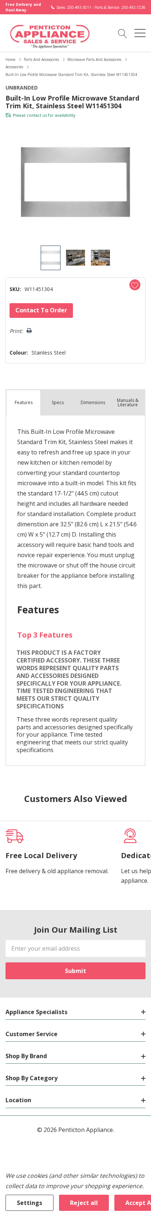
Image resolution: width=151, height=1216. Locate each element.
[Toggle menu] (140, 33)
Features (24, 402)
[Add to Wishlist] (134, 284)
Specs (58, 402)
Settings (29, 1203)
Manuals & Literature (128, 402)
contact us (37, 115)
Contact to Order (41, 310)
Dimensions (93, 402)
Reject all (84, 1203)
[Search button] (122, 33)
